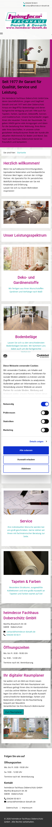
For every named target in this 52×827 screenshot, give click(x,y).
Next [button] (45, 213)
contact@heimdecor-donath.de (37, 5)
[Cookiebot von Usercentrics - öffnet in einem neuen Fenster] (37, 356)
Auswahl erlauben (26, 459)
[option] (25, 58)
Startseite (21, 152)
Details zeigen (36, 441)
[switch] (45, 412)
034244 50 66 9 (31, 3)
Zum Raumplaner (13, 712)
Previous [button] (6, 213)
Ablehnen (26, 468)
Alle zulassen (26, 450)
